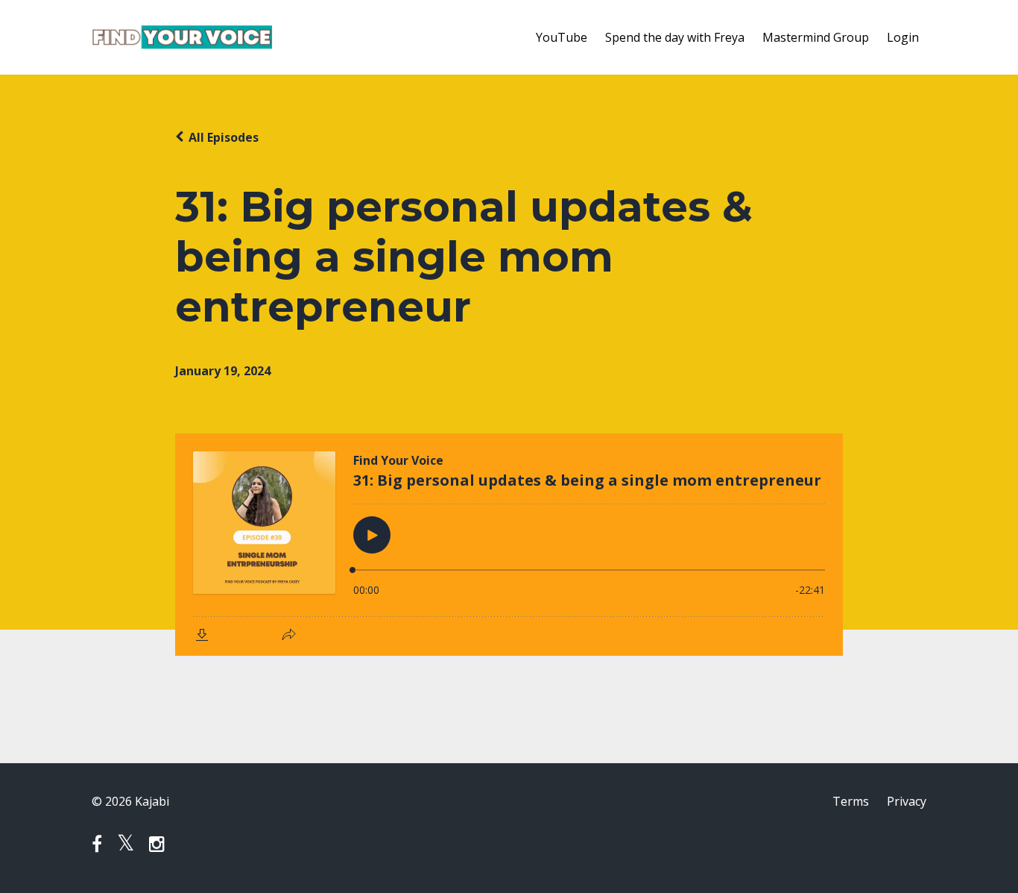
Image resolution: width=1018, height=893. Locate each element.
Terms (850, 801)
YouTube (561, 37)
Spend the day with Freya (674, 37)
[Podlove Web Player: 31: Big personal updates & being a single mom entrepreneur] (509, 544)
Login (903, 37)
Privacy (906, 801)
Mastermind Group (815, 37)
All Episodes (224, 137)
